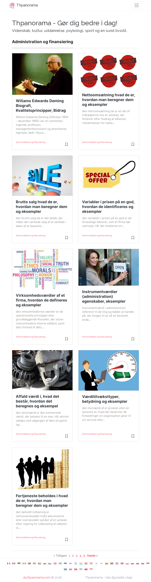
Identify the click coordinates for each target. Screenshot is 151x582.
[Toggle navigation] (136, 5)
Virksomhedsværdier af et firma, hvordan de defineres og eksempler (41, 300)
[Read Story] (66, 146)
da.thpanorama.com (37, 577)
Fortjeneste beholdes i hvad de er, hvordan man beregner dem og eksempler (42, 500)
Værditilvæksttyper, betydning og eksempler (104, 399)
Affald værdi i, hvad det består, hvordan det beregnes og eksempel (37, 401)
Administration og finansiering (30, 142)
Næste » (92, 555)
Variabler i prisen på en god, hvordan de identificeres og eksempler (108, 207)
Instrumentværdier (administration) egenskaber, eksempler (104, 296)
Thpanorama (27, 5)
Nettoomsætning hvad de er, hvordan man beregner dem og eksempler (108, 100)
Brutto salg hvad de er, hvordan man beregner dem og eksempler (41, 207)
